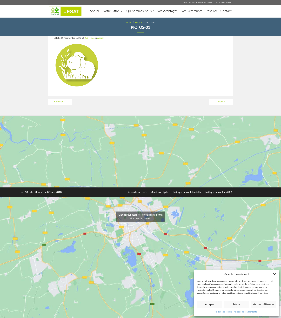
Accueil (95, 11)
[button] (274, 274)
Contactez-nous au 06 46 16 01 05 (197, 2)
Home (129, 22)
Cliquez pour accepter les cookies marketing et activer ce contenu (140, 217)
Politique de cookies (223, 312)
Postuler (211, 11)
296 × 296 (90, 38)
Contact (226, 11)
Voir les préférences (263, 304)
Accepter (209, 304)
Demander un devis (223, 2)
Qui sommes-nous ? (140, 11)
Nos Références (191, 11)
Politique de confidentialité (245, 312)
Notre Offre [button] (111, 11)
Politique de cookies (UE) (218, 192)
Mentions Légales (160, 192)
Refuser (237, 304)
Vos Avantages (167, 11)
